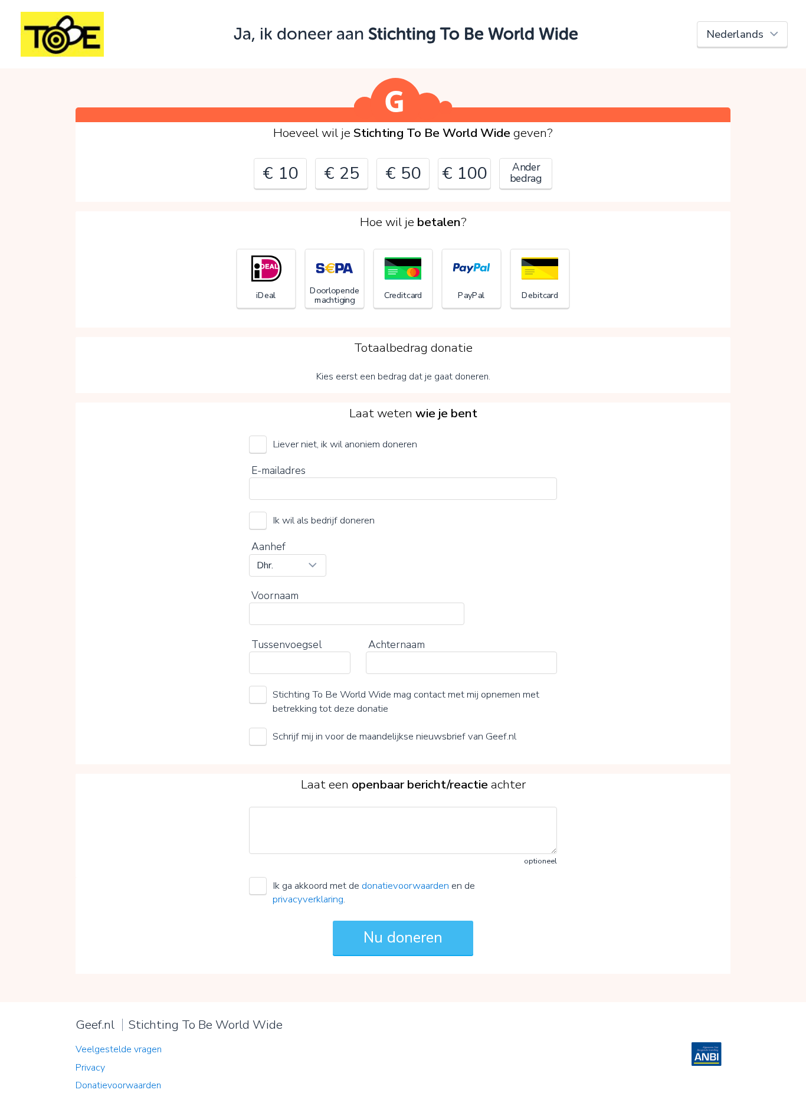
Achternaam (396, 644)
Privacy (90, 1067)
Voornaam (275, 595)
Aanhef (268, 546)
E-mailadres (278, 470)
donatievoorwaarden (405, 885)
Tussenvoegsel (286, 644)
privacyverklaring (308, 899)
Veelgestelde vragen (119, 1049)
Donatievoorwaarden (118, 1085)
